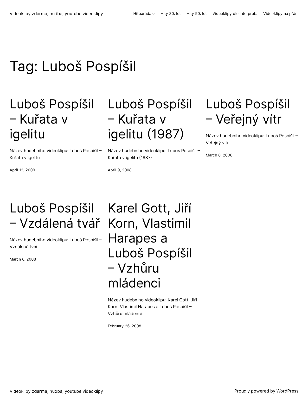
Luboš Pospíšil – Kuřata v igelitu (52, 119)
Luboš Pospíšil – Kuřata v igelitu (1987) (150, 119)
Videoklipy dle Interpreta (234, 13)
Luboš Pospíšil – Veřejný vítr (248, 111)
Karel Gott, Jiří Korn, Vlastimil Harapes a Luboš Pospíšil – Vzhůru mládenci (150, 246)
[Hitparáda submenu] (153, 13)
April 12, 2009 (22, 170)
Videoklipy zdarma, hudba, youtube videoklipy (56, 13)
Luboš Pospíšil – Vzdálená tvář (55, 216)
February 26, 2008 (124, 326)
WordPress (287, 390)
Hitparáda (142, 13)
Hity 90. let (196, 13)
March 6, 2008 (23, 259)
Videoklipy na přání (280, 13)
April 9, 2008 (120, 170)
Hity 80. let (170, 13)
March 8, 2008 (219, 155)
